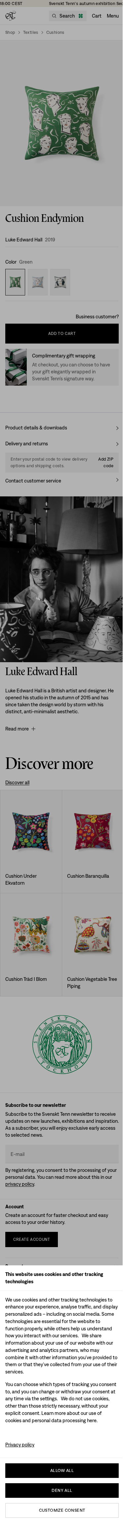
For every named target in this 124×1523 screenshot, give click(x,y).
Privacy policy (19, 1444)
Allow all (62, 1470)
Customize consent (62, 1510)
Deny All (62, 1490)
